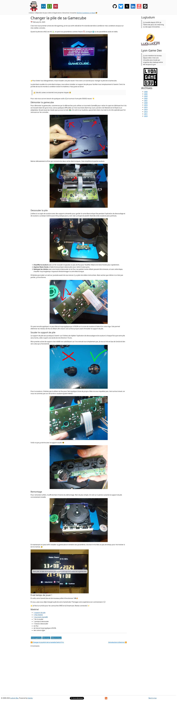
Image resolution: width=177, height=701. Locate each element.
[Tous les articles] (56, 6)
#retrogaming (36, 638)
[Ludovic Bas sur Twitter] (127, 6)
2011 (146, 114)
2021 (146, 101)
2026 (146, 92)
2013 (146, 112)
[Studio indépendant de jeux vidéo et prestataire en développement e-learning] (152, 39)
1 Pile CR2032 (38, 615)
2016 (146, 105)
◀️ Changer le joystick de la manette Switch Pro (47, 642)
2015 (146, 107)
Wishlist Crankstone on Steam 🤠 (87, 13)
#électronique (56, 638)
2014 (146, 109)
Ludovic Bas (14, 698)
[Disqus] (79, 670)
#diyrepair (46, 638)
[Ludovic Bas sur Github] (115, 6)
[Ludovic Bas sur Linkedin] (133, 6)
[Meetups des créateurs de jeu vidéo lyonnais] (152, 77)
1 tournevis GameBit (41, 617)
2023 (146, 96)
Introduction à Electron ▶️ (117, 642)
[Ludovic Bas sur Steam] (145, 6)
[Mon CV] (43, 6)
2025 (146, 94)
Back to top (153, 698)
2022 (146, 98)
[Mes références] (49, 6)
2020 (146, 103)
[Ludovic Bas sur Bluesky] (121, 6)
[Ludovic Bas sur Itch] (139, 6)
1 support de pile (39, 613)
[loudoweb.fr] (34, 6)
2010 (146, 116)
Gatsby (30, 698)
